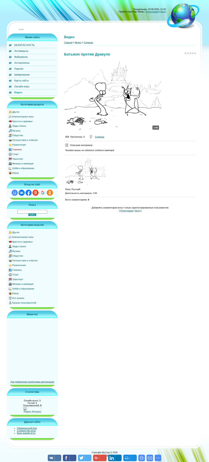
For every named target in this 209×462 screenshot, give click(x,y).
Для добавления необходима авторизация (32, 382)
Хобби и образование (23, 168)
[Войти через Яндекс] (35, 193)
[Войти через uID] (15, 193)
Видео (78, 42)
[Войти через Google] (42, 192)
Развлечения (19, 145)
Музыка (16, 130)
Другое (15, 112)
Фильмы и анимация (22, 163)
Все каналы (18, 298)
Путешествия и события (25, 140)
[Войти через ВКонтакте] (22, 193)
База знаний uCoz (26, 433)
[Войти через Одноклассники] (50, 193)
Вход (163, 11)
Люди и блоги (19, 126)
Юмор (15, 173)
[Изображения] (85, 171)
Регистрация (152, 11)
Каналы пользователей (24, 303)
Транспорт (17, 159)
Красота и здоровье (22, 121)
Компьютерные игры (22, 116)
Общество (17, 135)
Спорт (15, 154)
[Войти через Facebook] (29, 193)
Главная (68, 42)
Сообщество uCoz (26, 430)
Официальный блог (27, 428)
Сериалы (17, 149)
